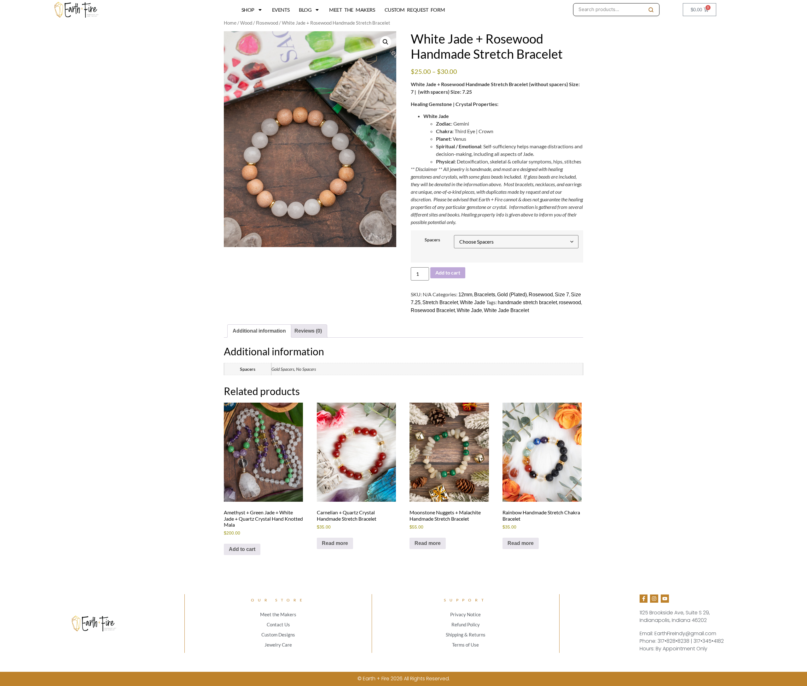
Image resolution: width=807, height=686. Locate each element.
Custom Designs (278, 634)
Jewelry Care (278, 645)
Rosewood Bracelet (433, 310)
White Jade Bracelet (506, 310)
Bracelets (484, 294)
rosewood (570, 302)
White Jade (472, 302)
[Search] (651, 9)
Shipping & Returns (465, 634)
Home (230, 23)
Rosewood (267, 23)
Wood (246, 23)
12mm (465, 294)
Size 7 (562, 294)
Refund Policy (465, 624)
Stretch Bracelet (440, 302)
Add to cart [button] (242, 549)
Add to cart (447, 272)
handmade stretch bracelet (527, 302)
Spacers (432, 240)
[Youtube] (665, 598)
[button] (385, 42)
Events (280, 10)
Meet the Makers (352, 10)
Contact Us (278, 624)
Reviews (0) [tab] (308, 331)
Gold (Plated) (512, 294)
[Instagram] (654, 598)
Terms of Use (465, 645)
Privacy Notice (465, 614)
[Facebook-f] (644, 598)
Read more (335, 543)
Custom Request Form (415, 10)
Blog (305, 10)
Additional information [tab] (259, 331)
